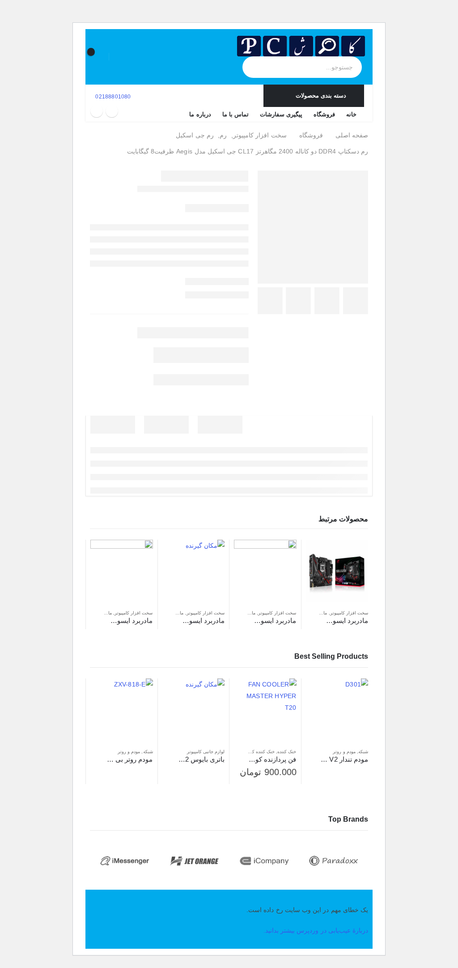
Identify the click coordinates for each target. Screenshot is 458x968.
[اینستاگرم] (112, 111)
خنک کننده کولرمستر (255, 751)
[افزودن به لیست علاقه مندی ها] (310, 613)
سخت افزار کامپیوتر (349, 612)
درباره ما (200, 114)
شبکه (363, 751)
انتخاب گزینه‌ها (249, 693)
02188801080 (112, 96)
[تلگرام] (96, 111)
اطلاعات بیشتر (321, 554)
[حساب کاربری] (121, 57)
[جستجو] (257, 67)
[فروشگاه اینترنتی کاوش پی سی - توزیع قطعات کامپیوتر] (301, 46)
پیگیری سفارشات (281, 114)
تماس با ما (235, 114)
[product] (337, 571)
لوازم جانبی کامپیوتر (206, 751)
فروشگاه (324, 114)
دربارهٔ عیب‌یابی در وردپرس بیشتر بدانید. (315, 930)
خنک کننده (286, 751)
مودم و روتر (344, 751)
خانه (351, 114)
